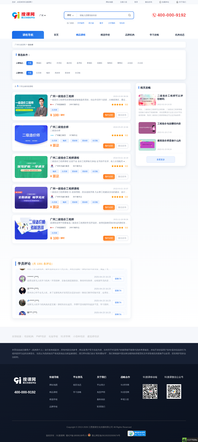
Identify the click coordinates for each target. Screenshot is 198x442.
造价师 (30, 45)
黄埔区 (89, 63)
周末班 (57, 73)
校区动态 (77, 385)
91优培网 (125, 392)
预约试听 (109, 115)
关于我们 (182, 2)
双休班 (67, 73)
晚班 (48, 73)
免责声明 (101, 392)
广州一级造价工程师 (62, 96)
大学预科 (111, 23)
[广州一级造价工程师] (31, 105)
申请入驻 (125, 399)
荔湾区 (79, 63)
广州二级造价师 (59, 127)
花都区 (99, 63)
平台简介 (101, 385)
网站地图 (109, 2)
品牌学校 (53, 406)
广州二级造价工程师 (62, 219)
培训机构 (28, 336)
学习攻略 (154, 35)
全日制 (77, 73)
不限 (29, 63)
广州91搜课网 (20, 45)
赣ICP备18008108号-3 (76, 435)
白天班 (38, 73)
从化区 (130, 63)
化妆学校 (53, 336)
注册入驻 (123, 2)
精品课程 (80, 35)
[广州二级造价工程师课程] (31, 167)
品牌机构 (130, 35)
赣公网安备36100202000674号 (106, 435)
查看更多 (161, 159)
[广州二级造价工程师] (31, 229)
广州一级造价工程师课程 (64, 188)
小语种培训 (79, 336)
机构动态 (180, 35)
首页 (56, 35)
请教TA (118, 274)
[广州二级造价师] (31, 136)
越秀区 (49, 63)
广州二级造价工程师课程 (64, 157)
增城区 (38, 63)
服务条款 (101, 399)
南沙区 (69, 63)
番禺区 (120, 63)
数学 (101, 23)
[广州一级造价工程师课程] (31, 198)
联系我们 (101, 406)
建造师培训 (93, 336)
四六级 (91, 23)
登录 (136, 2)
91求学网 (65, 336)
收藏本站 (165, 2)
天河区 (59, 63)
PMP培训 (41, 336)
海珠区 (109, 63)
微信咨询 (148, 2)
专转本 (122, 23)
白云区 (140, 63)
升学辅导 (80, 23)
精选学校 (105, 35)
